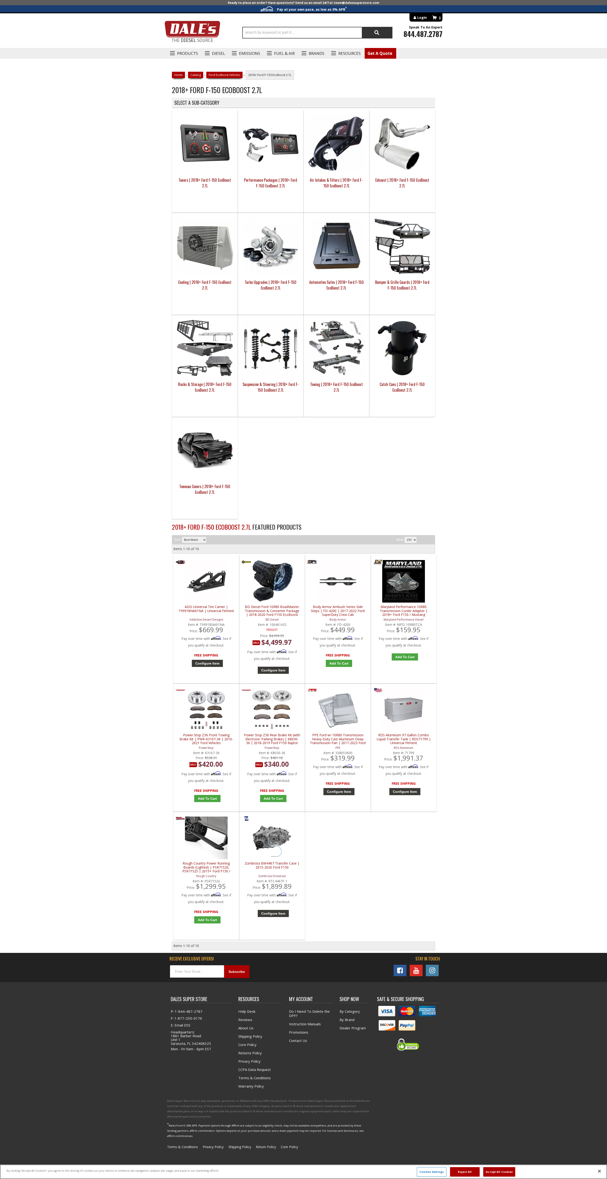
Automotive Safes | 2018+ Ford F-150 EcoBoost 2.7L (336, 285)
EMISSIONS (249, 53)
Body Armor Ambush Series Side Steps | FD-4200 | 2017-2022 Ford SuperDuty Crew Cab (338, 611)
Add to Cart (339, 663)
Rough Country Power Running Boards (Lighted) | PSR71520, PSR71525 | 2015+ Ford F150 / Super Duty (206, 867)
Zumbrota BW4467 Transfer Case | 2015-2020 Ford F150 (272, 865)
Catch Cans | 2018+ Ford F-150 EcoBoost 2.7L (402, 387)
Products (187, 53)
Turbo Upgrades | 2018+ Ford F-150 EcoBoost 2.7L (270, 285)
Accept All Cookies (499, 1172)
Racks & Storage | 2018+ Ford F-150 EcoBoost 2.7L (204, 387)
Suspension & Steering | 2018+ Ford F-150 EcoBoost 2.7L (271, 387)
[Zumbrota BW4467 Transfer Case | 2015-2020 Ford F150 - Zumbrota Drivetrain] (246, 819)
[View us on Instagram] (432, 970)
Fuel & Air (284, 53)
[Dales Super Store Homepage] (192, 33)
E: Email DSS (180, 1025)
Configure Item (207, 663)
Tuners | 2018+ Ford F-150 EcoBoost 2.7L (205, 183)
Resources (349, 53)
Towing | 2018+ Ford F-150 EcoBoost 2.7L (336, 387)
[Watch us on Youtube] (416, 970)
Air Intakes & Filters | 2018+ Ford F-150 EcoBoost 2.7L (336, 183)
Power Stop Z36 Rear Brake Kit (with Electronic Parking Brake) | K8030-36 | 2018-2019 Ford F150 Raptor (272, 739)
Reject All (465, 1172)
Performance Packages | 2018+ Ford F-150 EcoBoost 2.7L (270, 183)
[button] (317, 32)
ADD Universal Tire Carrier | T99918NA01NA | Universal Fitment (206, 609)
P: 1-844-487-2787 (186, 1011)
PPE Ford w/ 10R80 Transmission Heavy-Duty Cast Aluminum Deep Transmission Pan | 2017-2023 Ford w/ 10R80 (338, 739)
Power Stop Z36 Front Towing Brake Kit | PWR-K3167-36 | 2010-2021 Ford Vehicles (206, 739)
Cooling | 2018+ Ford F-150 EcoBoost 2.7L (204, 285)
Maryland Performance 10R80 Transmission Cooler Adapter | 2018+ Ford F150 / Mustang (404, 611)
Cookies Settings (431, 1172)
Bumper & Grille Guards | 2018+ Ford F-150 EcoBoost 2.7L (402, 285)
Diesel (218, 53)
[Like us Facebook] (400, 970)
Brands (316, 53)
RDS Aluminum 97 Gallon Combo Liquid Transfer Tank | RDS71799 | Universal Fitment (404, 739)
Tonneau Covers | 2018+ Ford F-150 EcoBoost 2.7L (204, 489)
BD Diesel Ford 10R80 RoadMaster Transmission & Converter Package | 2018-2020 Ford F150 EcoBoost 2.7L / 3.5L (272, 611)
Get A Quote (380, 53)
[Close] (599, 1171)
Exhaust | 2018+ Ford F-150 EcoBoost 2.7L (402, 183)
